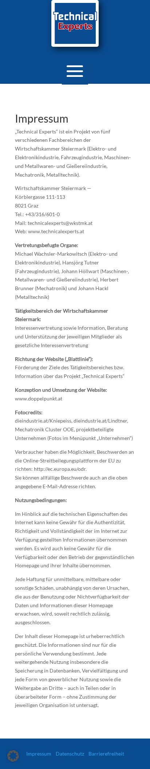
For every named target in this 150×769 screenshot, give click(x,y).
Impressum (38, 754)
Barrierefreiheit (106, 754)
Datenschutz (70, 754)
